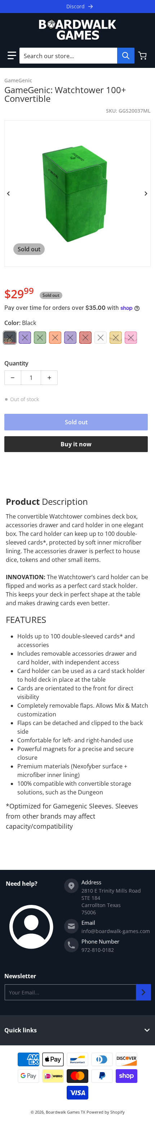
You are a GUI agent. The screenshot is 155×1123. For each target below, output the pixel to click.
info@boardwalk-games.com (115, 931)
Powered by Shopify (106, 1112)
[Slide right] (146, 193)
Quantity (16, 363)
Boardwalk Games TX (65, 1112)
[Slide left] (9, 193)
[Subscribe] (143, 992)
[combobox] (76, 56)
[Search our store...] (125, 56)
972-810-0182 (97, 949)
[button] (11, 55)
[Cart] (143, 55)
